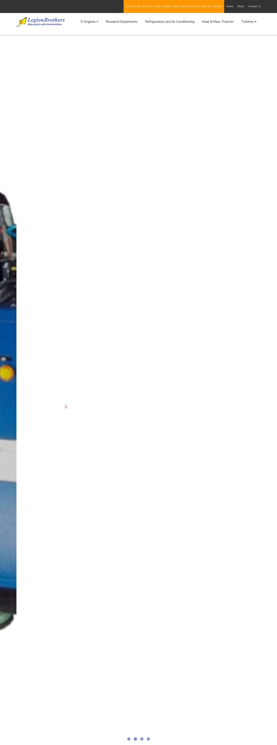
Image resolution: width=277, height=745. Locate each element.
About (240, 6)
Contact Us (254, 6)
